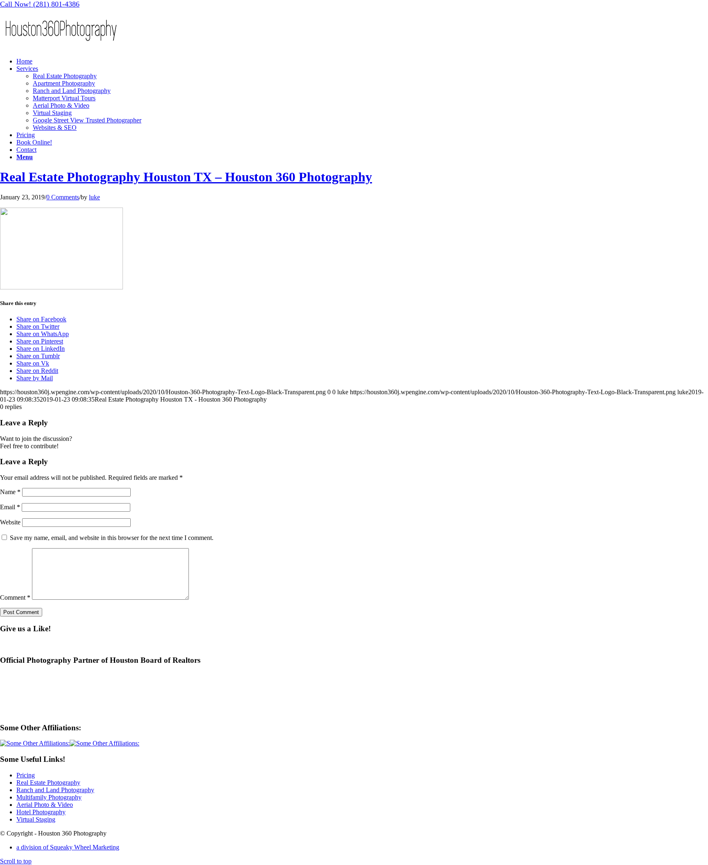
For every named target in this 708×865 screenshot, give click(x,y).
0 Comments (62, 197)
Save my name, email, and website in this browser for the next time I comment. (111, 537)
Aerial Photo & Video (44, 804)
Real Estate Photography (48, 782)
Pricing (25, 775)
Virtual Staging (35, 819)
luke (94, 197)
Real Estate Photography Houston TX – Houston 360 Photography (186, 176)
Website (10, 522)
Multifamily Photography (49, 797)
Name (10, 491)
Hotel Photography (41, 812)
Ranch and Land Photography (55, 789)
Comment (15, 597)
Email (10, 507)
